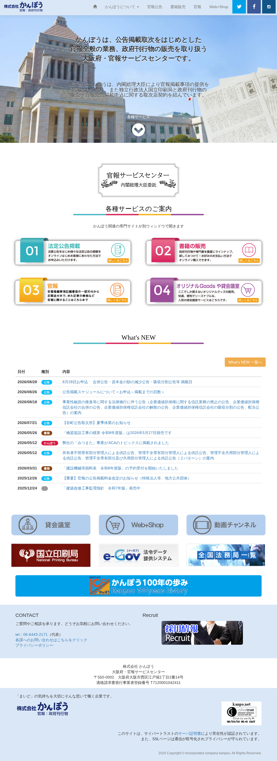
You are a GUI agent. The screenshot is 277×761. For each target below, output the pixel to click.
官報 (197, 7)
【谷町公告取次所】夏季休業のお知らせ (96, 423)
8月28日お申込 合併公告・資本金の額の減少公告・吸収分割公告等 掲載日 (127, 382)
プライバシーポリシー (34, 645)
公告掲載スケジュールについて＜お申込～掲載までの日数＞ (113, 392)
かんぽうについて (120, 7)
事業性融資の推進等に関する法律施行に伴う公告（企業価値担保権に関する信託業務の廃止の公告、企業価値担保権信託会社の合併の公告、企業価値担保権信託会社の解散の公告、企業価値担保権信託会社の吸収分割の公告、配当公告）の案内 (160, 407)
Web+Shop (218, 7)
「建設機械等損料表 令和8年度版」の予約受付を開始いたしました (120, 468)
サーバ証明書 (189, 733)
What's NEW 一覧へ (245, 362)
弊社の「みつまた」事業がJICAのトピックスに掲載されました (115, 443)
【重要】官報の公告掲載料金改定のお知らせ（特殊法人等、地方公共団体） (126, 478)
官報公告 (154, 7)
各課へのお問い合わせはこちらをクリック (51, 640)
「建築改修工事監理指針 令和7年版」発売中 (101, 488)
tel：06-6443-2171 (31, 634)
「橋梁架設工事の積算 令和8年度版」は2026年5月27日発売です (117, 433)
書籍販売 (178, 7)
